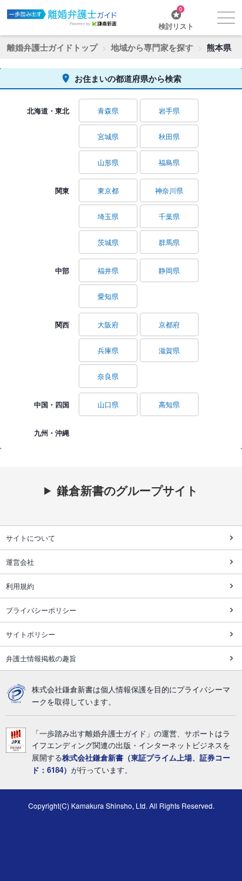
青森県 (108, 110)
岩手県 (169, 110)
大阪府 (108, 324)
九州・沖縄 (51, 432)
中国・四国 (51, 404)
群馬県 (169, 242)
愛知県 (108, 296)
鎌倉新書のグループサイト (127, 490)
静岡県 (169, 270)
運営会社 (20, 562)
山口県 (108, 404)
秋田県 (169, 136)
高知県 (169, 404)
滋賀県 (169, 350)
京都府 (169, 324)
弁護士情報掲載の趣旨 (41, 658)
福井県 (108, 270)
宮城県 (108, 136)
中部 (62, 270)
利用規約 (20, 586)
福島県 (169, 162)
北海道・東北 (48, 110)
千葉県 (169, 216)
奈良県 (108, 376)
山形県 (108, 162)
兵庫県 (108, 350)
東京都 (108, 190)
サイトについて (30, 537)
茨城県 (108, 242)
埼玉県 (108, 216)
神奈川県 (169, 190)
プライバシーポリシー (41, 610)
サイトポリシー (30, 634)
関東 (62, 190)
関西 (62, 324)
